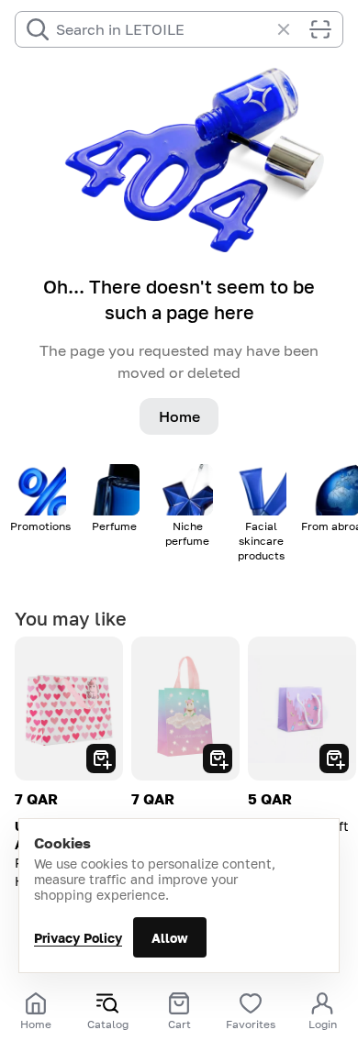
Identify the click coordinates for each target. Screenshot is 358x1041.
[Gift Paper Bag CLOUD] (185, 709)
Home (179, 416)
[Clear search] (292, 29)
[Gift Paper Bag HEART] (69, 709)
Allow (169, 938)
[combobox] (162, 29)
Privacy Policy (78, 938)
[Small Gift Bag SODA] (302, 709)
